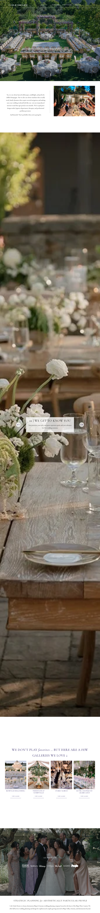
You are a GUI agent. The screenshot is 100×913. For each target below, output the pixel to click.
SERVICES (55, 5)
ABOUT (44, 5)
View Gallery (15, 796)
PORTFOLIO (66, 5)
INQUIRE (78, 5)
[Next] (81, 424)
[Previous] (18, 424)
